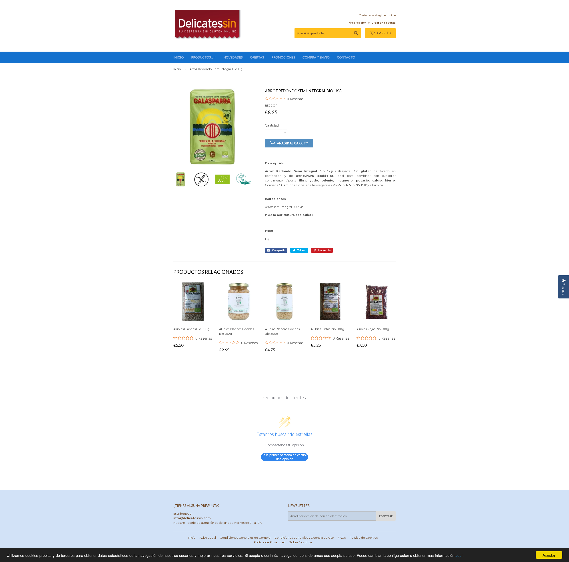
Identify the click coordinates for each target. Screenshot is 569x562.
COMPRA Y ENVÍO (316, 57)
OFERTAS (257, 57)
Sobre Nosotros (300, 542)
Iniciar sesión (357, 22)
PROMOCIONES (283, 57)
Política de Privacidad (269, 542)
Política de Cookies (364, 537)
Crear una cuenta (383, 22)
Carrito (383, 33)
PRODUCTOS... (202, 57)
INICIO (178, 57)
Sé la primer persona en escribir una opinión (285, 457)
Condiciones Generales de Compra (245, 537)
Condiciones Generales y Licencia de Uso (304, 537)
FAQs (342, 537)
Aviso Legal (208, 537)
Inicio (177, 69)
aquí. (459, 555)
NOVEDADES (233, 57)
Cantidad (272, 125)
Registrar (386, 516)
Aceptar (549, 555)
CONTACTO (346, 57)
